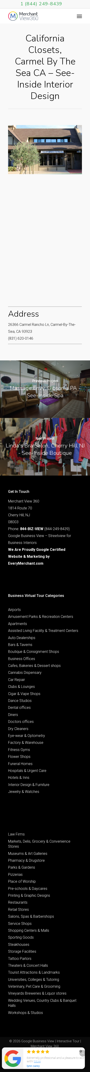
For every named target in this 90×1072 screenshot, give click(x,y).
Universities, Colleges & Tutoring (33, 979)
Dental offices (19, 707)
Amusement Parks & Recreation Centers (40, 616)
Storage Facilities (22, 951)
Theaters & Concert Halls (28, 965)
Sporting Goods (21, 937)
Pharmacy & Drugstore (26, 860)
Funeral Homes (20, 764)
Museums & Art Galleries (27, 853)
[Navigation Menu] (79, 16)
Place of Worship (22, 881)
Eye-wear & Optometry (26, 735)
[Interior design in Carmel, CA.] (45, 149)
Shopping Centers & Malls (28, 930)
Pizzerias (15, 874)
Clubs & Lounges (21, 686)
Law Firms (16, 834)
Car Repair (16, 680)
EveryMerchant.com (25, 563)
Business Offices (21, 659)
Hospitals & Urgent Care (27, 770)
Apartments (17, 624)
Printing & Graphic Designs (29, 895)
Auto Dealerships (21, 638)
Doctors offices (21, 721)
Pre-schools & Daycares (27, 888)
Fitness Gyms (19, 750)
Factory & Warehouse (25, 742)
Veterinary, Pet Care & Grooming (34, 986)
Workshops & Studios (25, 1013)
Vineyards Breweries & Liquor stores (37, 993)
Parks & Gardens (21, 867)
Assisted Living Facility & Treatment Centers (43, 630)
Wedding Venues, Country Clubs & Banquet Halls (42, 1003)
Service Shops (20, 923)
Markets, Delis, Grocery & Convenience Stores (39, 844)
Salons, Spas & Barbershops (31, 916)
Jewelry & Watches (23, 791)
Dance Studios (20, 700)
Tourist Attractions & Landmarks (34, 972)
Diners (13, 715)
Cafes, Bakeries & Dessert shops (34, 665)
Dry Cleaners (18, 729)
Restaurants (17, 902)
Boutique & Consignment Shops (33, 651)
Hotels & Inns (18, 777)
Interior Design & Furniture (28, 785)
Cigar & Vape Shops (24, 694)
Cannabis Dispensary (25, 672)
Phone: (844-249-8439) (39, 529)
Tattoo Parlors (19, 958)
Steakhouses (18, 944)
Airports (14, 610)
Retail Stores (18, 909)
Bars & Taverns (20, 645)
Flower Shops (19, 756)
